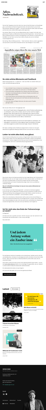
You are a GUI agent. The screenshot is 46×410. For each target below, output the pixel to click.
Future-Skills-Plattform (9, 264)
